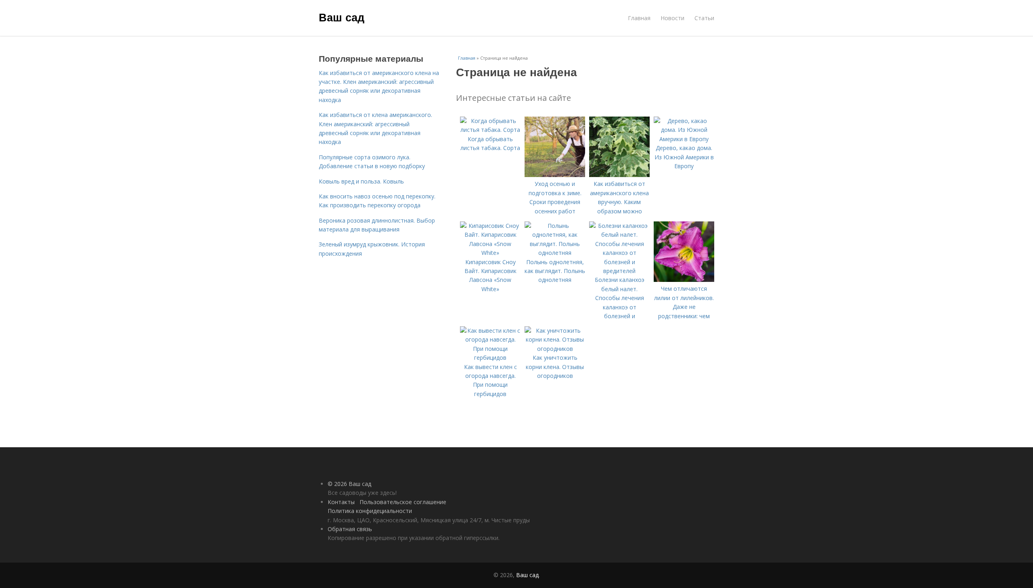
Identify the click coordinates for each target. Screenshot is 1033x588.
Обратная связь (350, 529)
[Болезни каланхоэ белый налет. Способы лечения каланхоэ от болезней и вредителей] (619, 271)
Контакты (341, 502)
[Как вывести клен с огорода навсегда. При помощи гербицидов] (490, 357)
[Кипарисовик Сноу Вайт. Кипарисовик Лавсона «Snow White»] (490, 252)
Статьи (704, 18)
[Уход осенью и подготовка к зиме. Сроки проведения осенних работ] (555, 175)
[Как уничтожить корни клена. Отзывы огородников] (555, 348)
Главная (639, 18)
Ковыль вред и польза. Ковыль (361, 181)
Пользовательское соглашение (403, 502)
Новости (672, 18)
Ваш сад (341, 17)
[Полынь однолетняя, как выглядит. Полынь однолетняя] (555, 252)
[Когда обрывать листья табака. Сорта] (490, 129)
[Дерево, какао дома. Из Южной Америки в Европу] (684, 139)
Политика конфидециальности (370, 511)
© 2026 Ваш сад (349, 484)
